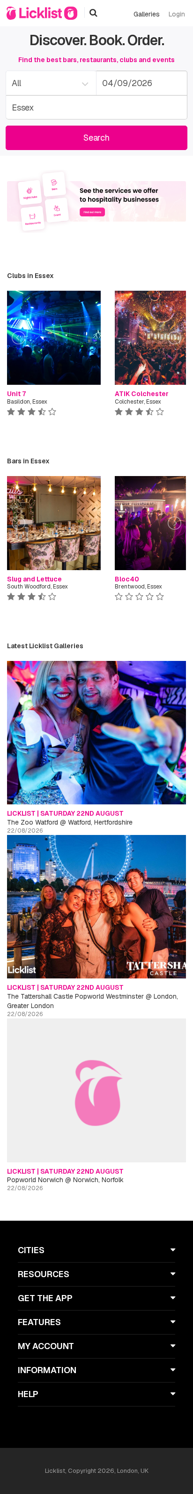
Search (96, 137)
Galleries (147, 14)
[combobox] (51, 83)
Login (177, 14)
